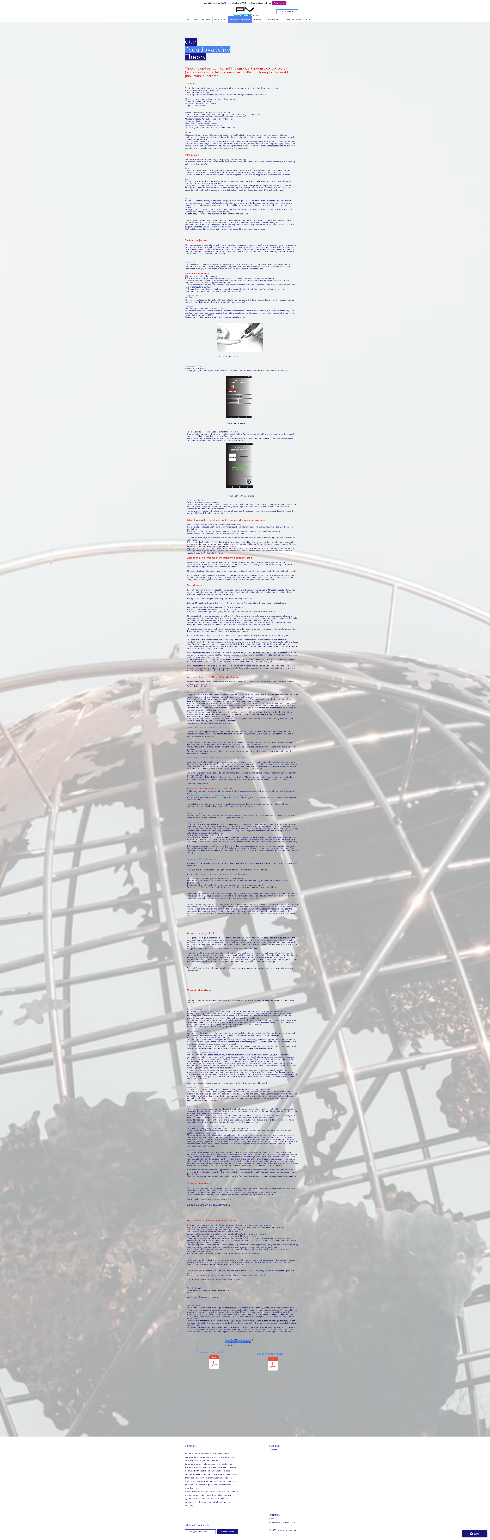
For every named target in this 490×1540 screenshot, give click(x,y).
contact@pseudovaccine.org (205, 1297)
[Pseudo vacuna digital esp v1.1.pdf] (214, 1362)
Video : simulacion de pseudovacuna (208, 1204)
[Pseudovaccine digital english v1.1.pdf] (273, 1364)
